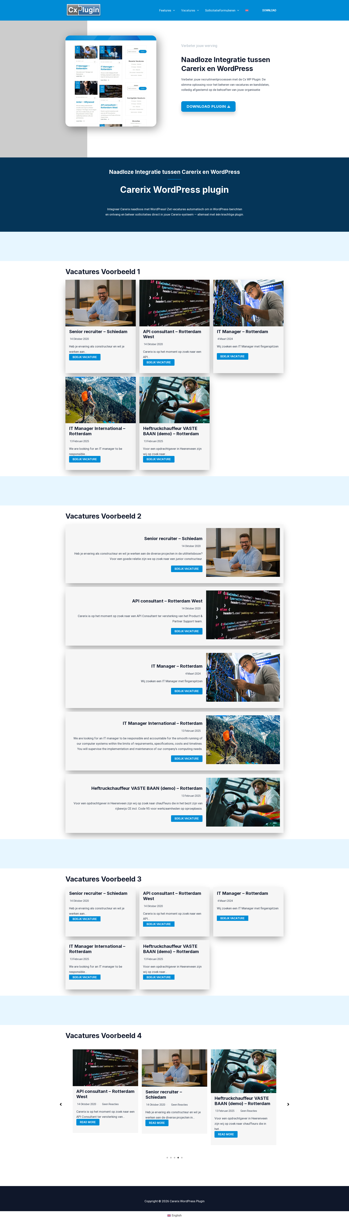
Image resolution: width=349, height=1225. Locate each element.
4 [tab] (178, 1157)
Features (165, 10)
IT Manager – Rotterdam (242, 331)
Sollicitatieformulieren (220, 10)
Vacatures (188, 10)
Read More (88, 1122)
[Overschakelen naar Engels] (247, 10)
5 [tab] (182, 1157)
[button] (173, 10)
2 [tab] (171, 1157)
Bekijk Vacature (85, 357)
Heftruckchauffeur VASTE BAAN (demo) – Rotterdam (171, 431)
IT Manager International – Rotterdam (97, 431)
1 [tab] (167, 1157)
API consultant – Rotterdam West (172, 334)
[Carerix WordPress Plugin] (83, 10)
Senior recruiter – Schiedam (98, 331)
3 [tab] (174, 1157)
